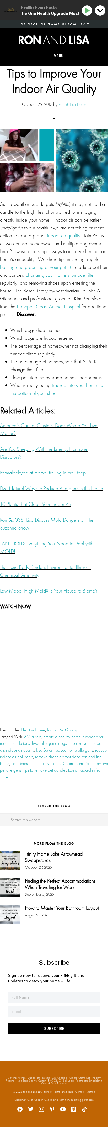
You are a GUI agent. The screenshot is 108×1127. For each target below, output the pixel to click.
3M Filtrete (32, 737)
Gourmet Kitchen (17, 1077)
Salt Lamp (68, 1080)
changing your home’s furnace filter (60, 274)
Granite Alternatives (79, 1077)
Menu (58, 56)
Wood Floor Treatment (54, 1083)
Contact (79, 1091)
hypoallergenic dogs (49, 743)
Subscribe (54, 1028)
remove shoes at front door (57, 756)
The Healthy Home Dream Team (56, 763)
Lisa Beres (44, 750)
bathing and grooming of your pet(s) (35, 267)
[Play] (88, 10)
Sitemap (90, 1091)
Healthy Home (33, 730)
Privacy (48, 1091)
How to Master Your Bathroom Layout (62, 907)
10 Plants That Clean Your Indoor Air (35, 504)
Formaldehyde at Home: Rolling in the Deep (43, 472)
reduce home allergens (74, 750)
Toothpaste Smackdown (89, 1080)
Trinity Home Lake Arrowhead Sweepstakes (54, 856)
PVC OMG (54, 1080)
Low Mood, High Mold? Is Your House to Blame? (49, 590)
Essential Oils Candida (54, 1077)
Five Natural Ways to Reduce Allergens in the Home (51, 488)
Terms (57, 1091)
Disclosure (67, 1091)
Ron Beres (19, 763)
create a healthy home (62, 737)
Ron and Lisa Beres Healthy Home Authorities (54, 39)
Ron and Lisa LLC (32, 1091)
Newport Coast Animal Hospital (48, 306)
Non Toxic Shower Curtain (31, 1080)
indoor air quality (63, 235)
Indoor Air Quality (62, 730)
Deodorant (34, 1077)
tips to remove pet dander (45, 770)
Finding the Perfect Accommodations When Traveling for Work (60, 883)
